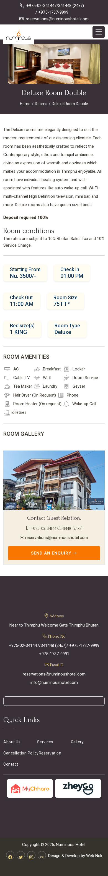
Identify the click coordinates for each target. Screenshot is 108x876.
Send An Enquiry (52, 553)
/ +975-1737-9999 (51, 12)
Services (45, 742)
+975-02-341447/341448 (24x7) (55, 5)
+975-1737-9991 (54, 653)
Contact (10, 764)
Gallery (77, 742)
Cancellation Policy (21, 753)
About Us (11, 742)
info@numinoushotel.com (54, 682)
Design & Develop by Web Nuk (75, 855)
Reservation (50, 753)
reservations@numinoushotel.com (57, 18)
